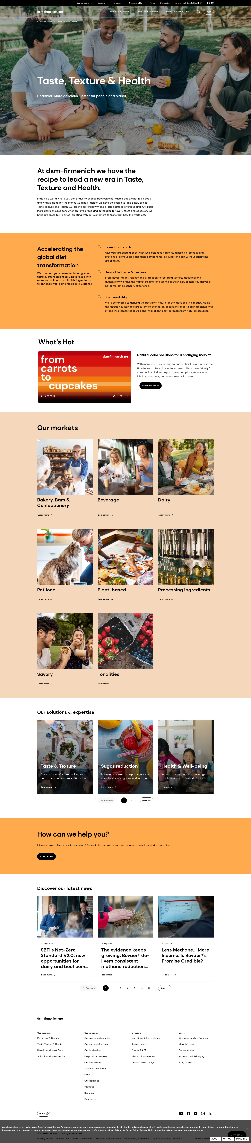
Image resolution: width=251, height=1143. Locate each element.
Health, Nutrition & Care (50, 1050)
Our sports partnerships (97, 1038)
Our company (91, 1033)
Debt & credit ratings (143, 1062)
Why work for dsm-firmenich (194, 1038)
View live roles (186, 1044)
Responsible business (95, 1056)
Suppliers (89, 1092)
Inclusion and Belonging (191, 1056)
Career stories (186, 1050)
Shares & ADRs (140, 1050)
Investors (136, 1033)
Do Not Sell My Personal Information (143, 1130)
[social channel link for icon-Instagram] (203, 1113)
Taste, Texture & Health (49, 1044)
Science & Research (95, 1068)
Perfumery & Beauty (48, 1038)
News (87, 1074)
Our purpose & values (96, 1044)
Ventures (89, 1086)
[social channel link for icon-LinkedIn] (181, 1113)
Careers (183, 1033)
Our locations (91, 1080)
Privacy (119, 1130)
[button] (198, 12)
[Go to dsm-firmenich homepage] (50, 12)
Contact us (90, 1099)
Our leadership (92, 1050)
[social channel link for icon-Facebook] (188, 1113)
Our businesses (44, 21)
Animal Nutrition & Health (51, 1056)
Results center (139, 1044)
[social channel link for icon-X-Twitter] (210, 1113)
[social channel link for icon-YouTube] (195, 1113)
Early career (185, 1062)
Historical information (143, 1056)
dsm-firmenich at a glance (146, 1038)
